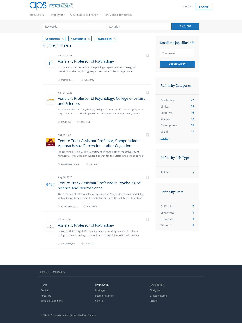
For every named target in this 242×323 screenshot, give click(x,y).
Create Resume (158, 295)
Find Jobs (185, 26)
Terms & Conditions (52, 300)
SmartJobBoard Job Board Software (81, 315)
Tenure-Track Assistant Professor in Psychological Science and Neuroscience (99, 185)
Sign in (186, 6)
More (164, 138)
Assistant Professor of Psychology (86, 61)
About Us (46, 295)
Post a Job (100, 290)
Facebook (57, 271)
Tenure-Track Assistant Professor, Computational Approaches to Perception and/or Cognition (99, 143)
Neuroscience (78, 38)
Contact (45, 290)
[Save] (144, 56)
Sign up (204, 6)
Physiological (104, 38)
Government (52, 38)
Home (44, 284)
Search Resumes (104, 295)
